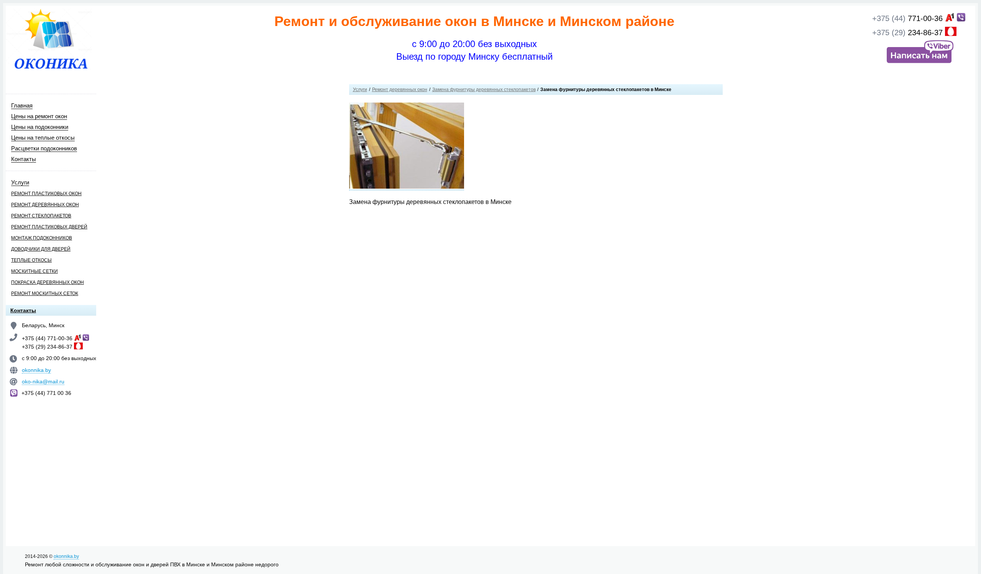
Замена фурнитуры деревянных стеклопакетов (484, 89)
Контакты (23, 159)
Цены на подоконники (39, 127)
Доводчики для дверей (41, 249)
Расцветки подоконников (44, 148)
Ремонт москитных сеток (44, 293)
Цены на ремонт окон (39, 116)
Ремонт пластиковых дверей (49, 227)
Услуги (20, 182)
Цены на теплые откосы (43, 137)
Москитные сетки (34, 271)
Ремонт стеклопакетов (41, 216)
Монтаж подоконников (41, 238)
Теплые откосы (31, 260)
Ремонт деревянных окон (45, 204)
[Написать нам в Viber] (919, 62)
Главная (22, 105)
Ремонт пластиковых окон (46, 193)
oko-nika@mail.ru (43, 381)
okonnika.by (36, 370)
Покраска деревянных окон (47, 282)
